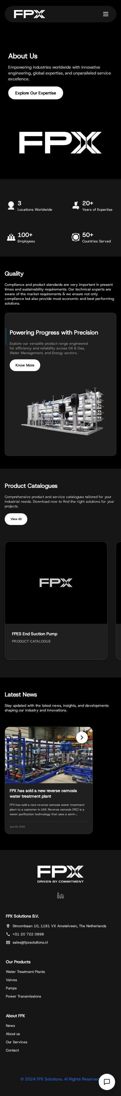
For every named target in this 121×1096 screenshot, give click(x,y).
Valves (11, 980)
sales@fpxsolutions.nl (30, 942)
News (10, 1025)
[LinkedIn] (60, 895)
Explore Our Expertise (35, 93)
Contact (12, 1050)
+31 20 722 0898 (28, 934)
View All (16, 519)
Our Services (16, 1042)
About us (13, 1034)
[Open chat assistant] (107, 1082)
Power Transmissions (23, 996)
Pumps (11, 988)
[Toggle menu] (105, 14)
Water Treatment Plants (25, 971)
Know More (25, 365)
